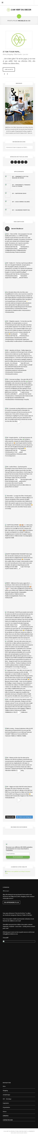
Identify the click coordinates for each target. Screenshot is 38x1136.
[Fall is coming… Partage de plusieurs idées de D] (19, 742)
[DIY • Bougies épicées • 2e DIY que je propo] (19, 451)
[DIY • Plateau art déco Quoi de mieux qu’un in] (19, 771)
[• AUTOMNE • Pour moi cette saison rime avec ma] (19, 654)
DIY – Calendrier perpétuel (21, 210)
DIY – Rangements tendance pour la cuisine (21, 185)
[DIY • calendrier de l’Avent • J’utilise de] (19, 363)
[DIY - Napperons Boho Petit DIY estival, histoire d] (19, 800)
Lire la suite (9, 69)
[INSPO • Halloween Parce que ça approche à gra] (19, 596)
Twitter (24, 915)
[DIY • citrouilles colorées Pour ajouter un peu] (19, 713)
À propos (5, 1115)
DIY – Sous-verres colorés (21, 201)
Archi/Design (6, 1094)
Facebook (7, 915)
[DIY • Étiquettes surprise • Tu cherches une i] (19, 334)
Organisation (6, 1107)
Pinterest (19, 915)
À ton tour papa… (11, 52)
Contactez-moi (8, 1120)
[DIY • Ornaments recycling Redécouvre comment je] (19, 422)
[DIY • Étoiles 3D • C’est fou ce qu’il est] (19, 276)
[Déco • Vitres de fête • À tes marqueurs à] (19, 247)
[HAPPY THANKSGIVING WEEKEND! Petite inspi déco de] (19, 567)
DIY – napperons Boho (19, 193)
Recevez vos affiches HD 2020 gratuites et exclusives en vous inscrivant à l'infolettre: (19, 848)
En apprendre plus (11, 902)
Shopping (10, 54)
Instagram (13, 915)
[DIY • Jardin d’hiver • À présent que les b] (19, 480)
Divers (5, 54)
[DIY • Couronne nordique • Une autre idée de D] (19, 393)
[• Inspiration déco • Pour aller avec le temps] (19, 683)
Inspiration (6, 1103)
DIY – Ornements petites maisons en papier (20, 177)
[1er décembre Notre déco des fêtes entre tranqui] (19, 305)
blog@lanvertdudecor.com (11, 934)
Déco (4, 1086)
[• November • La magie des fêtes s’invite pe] (19, 509)
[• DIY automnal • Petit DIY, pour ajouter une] (19, 625)
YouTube (29, 915)
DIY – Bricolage (7, 1099)
